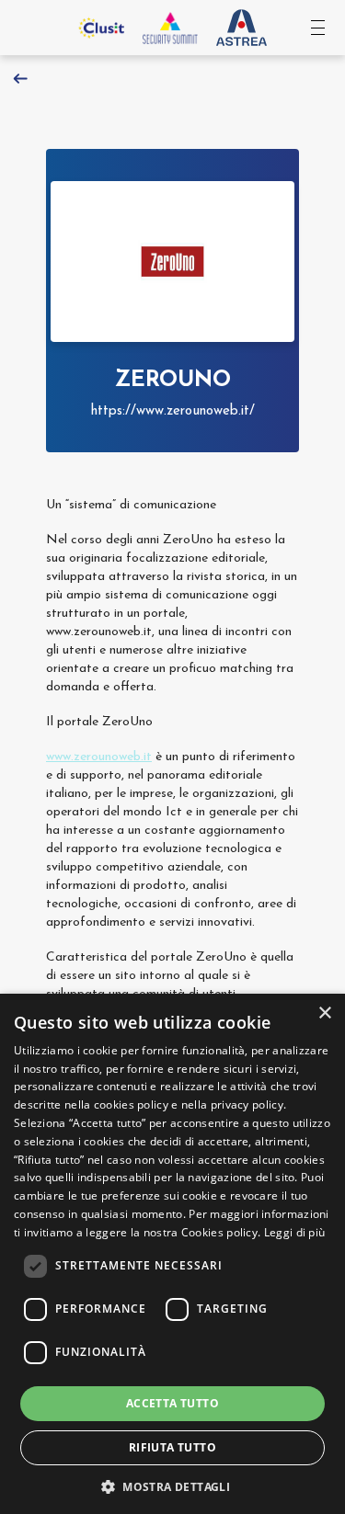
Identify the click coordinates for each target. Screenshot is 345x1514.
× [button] (324, 1013)
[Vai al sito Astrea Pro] (241, 28)
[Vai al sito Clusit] (101, 28)
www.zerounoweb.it (99, 757)
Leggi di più (295, 1232)
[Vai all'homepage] (170, 27)
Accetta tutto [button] (172, 1403)
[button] (172, 1485)
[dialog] (172, 1254)
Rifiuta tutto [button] (172, 1447)
